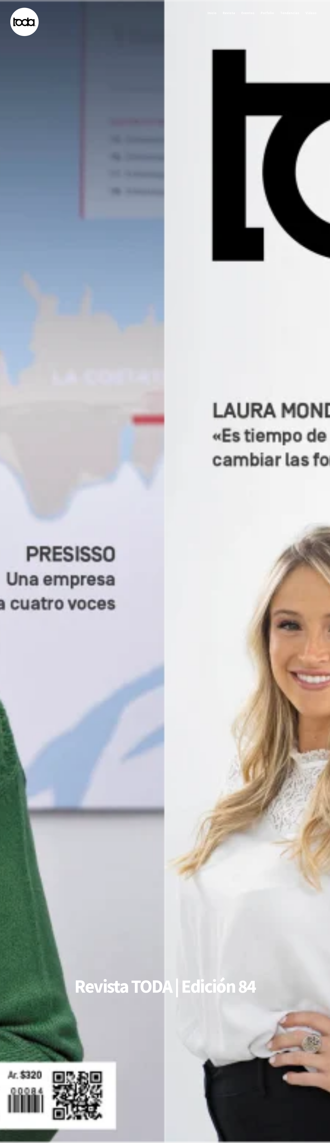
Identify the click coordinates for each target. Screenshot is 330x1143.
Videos (311, 13)
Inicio (212, 13)
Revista (229, 13)
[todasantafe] (24, 35)
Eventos (247, 13)
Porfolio (267, 13)
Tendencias (289, 13)
